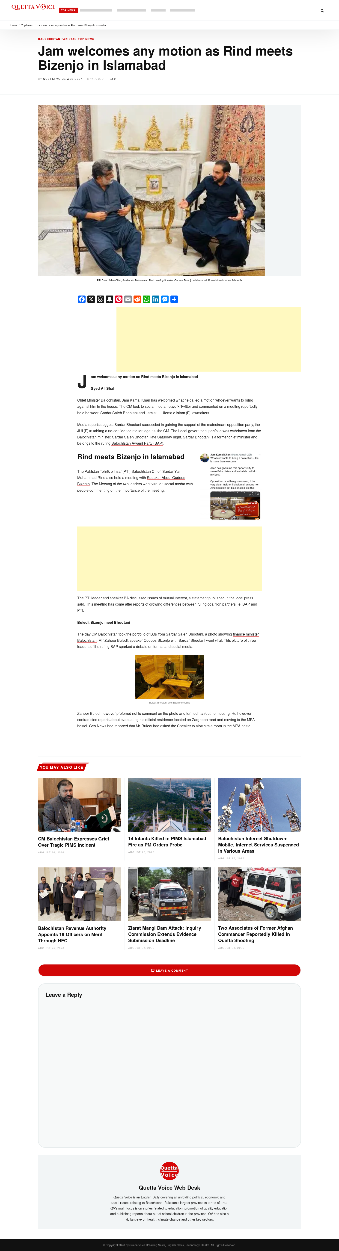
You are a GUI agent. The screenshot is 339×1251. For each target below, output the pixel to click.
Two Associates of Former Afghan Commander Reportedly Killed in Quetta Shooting (255, 934)
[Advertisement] (208, 339)
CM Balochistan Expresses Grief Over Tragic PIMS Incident (73, 841)
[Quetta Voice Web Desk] (169, 1170)
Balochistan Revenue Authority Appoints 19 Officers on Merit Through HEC (72, 934)
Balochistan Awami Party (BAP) (137, 443)
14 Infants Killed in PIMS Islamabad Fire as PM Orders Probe (167, 841)
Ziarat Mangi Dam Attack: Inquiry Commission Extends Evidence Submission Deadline (164, 934)
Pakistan (69, 39)
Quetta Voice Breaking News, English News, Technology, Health (169, 1245)
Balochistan (49, 39)
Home (13, 25)
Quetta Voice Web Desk (63, 78)
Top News (68, 10)
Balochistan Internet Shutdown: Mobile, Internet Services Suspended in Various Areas (258, 844)
